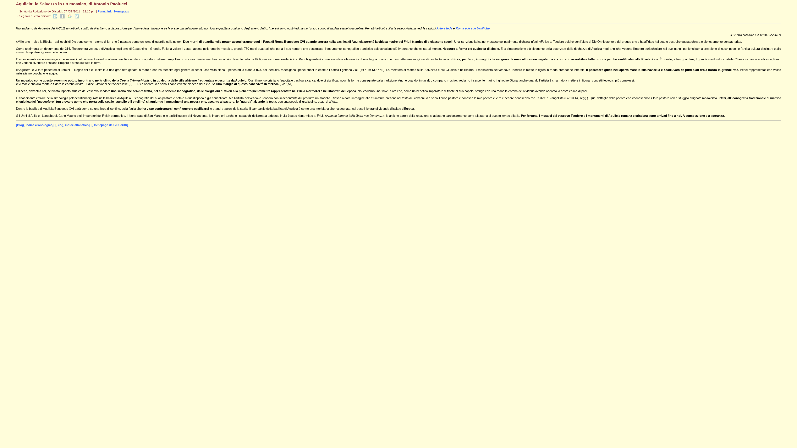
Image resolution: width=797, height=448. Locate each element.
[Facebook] (62, 17)
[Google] (70, 17)
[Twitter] (77, 17)
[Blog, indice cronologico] (35, 125)
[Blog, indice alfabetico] (72, 125)
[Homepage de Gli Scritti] (110, 125)
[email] (55, 17)
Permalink (105, 11)
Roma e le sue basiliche (473, 28)
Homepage (121, 11)
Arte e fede (444, 28)
